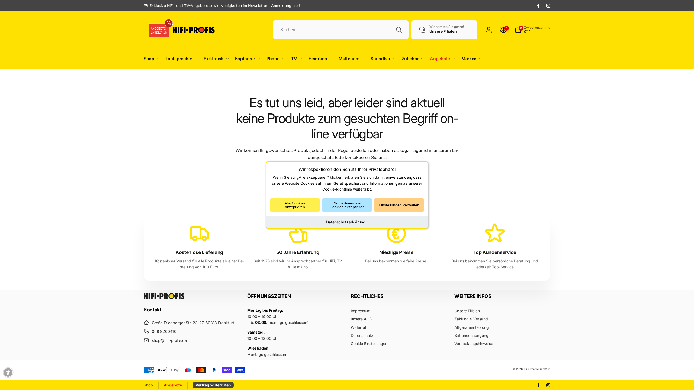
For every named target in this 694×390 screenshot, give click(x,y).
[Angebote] (157, 29)
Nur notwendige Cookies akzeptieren (347, 205)
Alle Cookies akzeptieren (295, 205)
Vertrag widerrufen (213, 385)
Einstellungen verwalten (399, 205)
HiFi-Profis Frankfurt (537, 368)
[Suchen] (399, 29)
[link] (222, 6)
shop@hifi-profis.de (169, 340)
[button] (151, 58)
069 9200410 (164, 331)
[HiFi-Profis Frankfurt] (164, 297)
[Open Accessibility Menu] (8, 372)
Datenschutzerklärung (345, 222)
